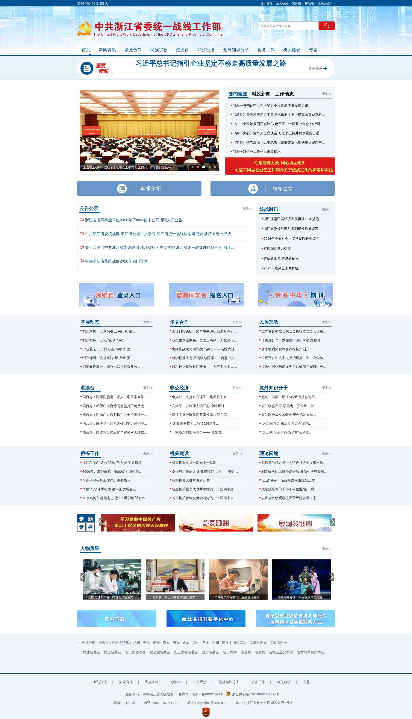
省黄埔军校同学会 (310, 652)
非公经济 (206, 49)
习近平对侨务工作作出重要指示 (257, 151)
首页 (86, 49)
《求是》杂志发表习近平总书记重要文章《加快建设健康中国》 (281, 142)
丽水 (225, 642)
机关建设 (291, 49)
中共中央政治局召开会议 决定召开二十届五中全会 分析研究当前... (283, 123)
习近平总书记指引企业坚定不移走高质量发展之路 (210, 63)
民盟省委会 (278, 642)
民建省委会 (91, 652)
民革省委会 (258, 642)
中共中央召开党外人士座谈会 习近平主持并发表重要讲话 (276, 132)
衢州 (195, 642)
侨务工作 (266, 49)
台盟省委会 (210, 652)
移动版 (309, 3)
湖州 (156, 642)
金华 (186, 642)
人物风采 (89, 548)
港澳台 (182, 49)
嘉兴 (166, 642)
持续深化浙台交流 (277, 248)
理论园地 (268, 453)
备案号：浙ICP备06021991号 (201, 694)
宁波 (146, 642)
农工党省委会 (135, 652)
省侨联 (260, 652)
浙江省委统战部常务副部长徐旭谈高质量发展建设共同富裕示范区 (313, 228)
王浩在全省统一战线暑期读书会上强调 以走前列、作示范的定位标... (128, 167)
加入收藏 (282, 3)
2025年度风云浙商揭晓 (281, 268)
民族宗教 (158, 49)
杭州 (136, 642)
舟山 (205, 642)
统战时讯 (268, 208)
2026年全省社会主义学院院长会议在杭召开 (297, 238)
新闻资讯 (107, 49)
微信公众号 (325, 3)
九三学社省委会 (186, 652)
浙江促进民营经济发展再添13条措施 (291, 218)
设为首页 (266, 3)
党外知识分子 (236, 49)
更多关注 (316, 68)
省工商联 (230, 652)
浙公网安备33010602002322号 (255, 694)
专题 (313, 49)
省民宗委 (240, 642)
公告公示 (89, 208)
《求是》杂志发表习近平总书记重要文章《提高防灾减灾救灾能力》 (284, 114)
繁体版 (296, 3)
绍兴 (176, 642)
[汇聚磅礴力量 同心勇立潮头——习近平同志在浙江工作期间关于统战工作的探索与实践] (280, 166)
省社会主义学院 (281, 652)
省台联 (246, 652)
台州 (215, 642)
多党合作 (133, 49)
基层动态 (89, 321)
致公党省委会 (160, 652)
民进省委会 (112, 652)
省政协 (103, 642)
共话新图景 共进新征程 (281, 258)
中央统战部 (86, 642)
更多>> (327, 93)
